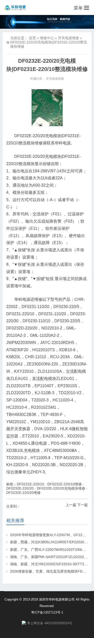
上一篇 (71, 505)
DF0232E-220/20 (20, 488)
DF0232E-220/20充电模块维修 (61, 488)
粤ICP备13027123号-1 (47, 612)
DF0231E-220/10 (30, 484)
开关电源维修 (68, 38)
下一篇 (82, 505)
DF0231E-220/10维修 (64, 484)
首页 (32, 38)
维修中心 (47, 38)
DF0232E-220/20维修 (23, 493)
